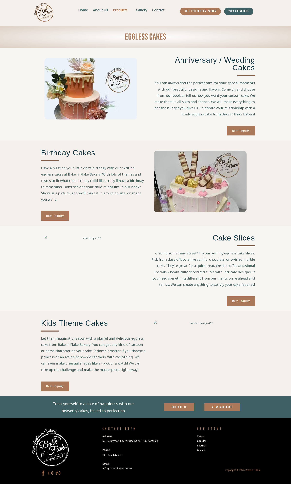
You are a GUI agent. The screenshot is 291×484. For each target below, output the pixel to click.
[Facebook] (43, 473)
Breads (201, 450)
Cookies (201, 440)
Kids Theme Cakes (74, 323)
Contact (158, 10)
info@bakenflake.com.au (117, 468)
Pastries (202, 445)
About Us (100, 10)
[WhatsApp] (58, 473)
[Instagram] (50, 473)
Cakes (200, 436)
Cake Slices (234, 238)
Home (83, 10)
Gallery (141, 10)
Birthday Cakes (68, 152)
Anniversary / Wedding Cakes (215, 64)
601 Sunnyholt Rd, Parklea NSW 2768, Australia (130, 440)
